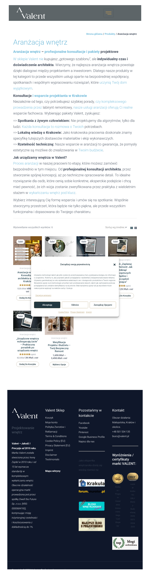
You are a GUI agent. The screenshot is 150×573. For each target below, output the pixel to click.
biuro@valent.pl (120, 436)
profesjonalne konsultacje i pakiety (72, 51)
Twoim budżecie (90, 150)
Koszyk (49, 417)
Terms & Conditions (56, 436)
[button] (114, 264)
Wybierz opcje (59, 364)
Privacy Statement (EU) (57, 445)
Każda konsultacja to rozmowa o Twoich (53, 126)
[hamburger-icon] (109, 13)
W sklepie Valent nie (28, 59)
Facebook (84, 422)
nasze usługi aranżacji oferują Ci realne (103, 107)
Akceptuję (47, 305)
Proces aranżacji (25, 163)
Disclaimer (51, 454)
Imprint (89, 312)
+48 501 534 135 (121, 431)
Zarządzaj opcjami (103, 305)
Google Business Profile (92, 436)
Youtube (83, 427)
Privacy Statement (77, 312)
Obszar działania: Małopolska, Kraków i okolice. (123, 422)
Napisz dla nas (86, 441)
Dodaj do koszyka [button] (27, 298)
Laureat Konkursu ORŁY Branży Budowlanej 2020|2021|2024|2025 (132, 505)
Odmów (75, 305)
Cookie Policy (63, 312)
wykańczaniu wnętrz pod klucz (52, 193)
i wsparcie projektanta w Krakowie (60, 96)
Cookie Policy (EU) (55, 440)
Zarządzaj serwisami (43, 295)
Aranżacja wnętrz (27, 51)
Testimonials (52, 459)
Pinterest (83, 432)
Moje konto (51, 422)
